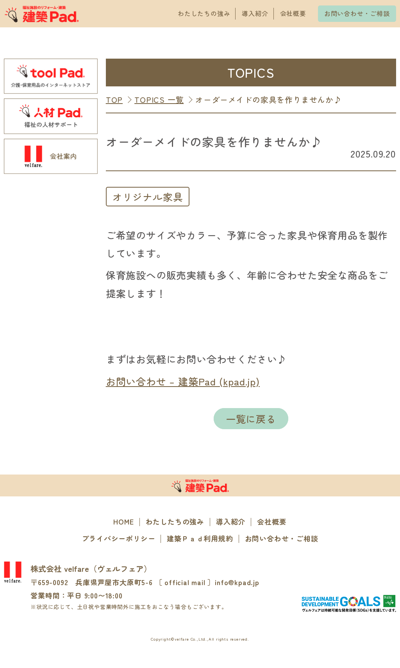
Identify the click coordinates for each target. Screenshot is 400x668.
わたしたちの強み (204, 13)
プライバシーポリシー (118, 538)
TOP (114, 99)
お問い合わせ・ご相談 (357, 13)
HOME (123, 521)
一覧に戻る (251, 419)
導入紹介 (255, 13)
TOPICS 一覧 (159, 99)
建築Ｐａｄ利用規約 (200, 538)
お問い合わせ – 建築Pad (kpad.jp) (183, 381)
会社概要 (293, 13)
